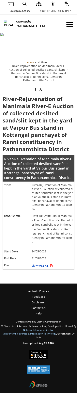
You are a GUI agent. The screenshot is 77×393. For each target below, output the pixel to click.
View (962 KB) (41, 265)
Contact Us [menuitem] (38, 308)
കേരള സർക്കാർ (20, 11)
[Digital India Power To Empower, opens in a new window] (38, 385)
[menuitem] (10, 3)
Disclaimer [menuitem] (39, 302)
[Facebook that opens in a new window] (35, 89)
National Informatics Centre (38, 329)
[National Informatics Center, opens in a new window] (38, 369)
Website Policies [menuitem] (38, 291)
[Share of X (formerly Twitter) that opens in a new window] (40, 89)
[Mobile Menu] (69, 24)
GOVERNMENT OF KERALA (55, 11)
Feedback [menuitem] (38, 296)
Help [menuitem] (39, 313)
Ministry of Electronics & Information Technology (29, 333)
